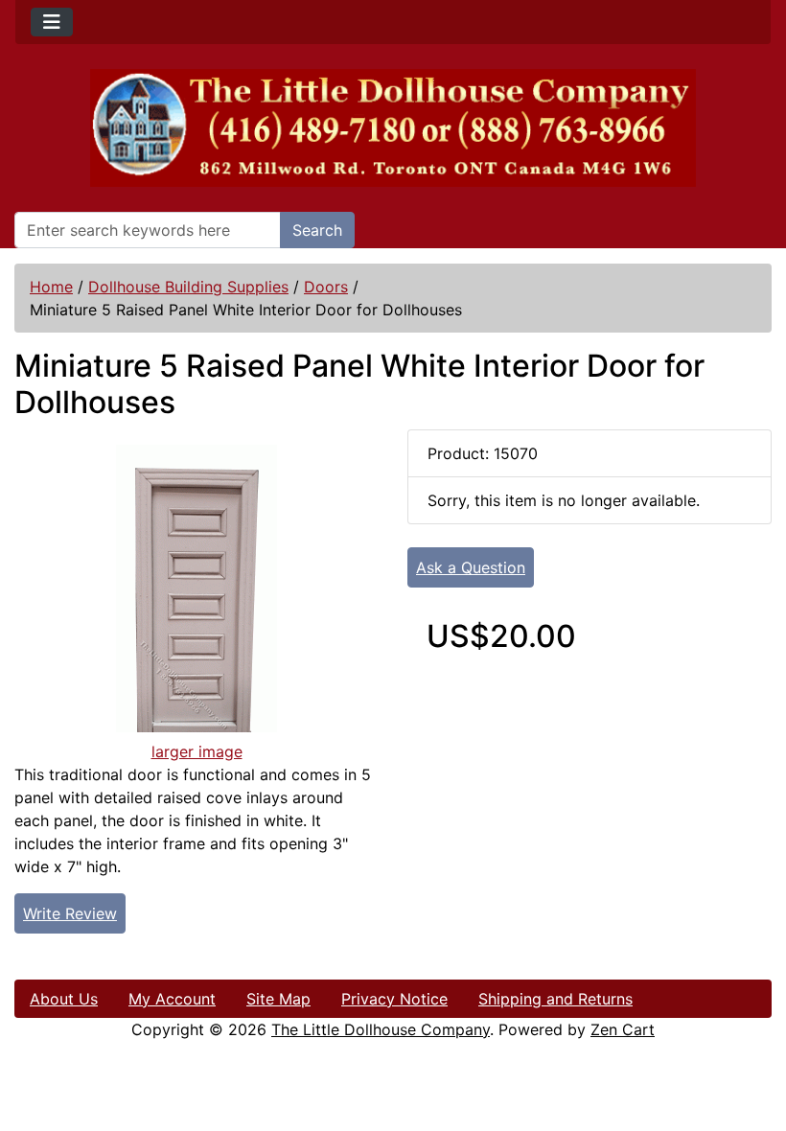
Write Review (70, 913)
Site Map (278, 998)
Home (51, 286)
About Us (64, 998)
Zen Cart (622, 1029)
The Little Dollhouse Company (380, 1029)
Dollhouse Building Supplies (188, 286)
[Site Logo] (393, 128)
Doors (326, 286)
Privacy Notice (394, 998)
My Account (172, 998)
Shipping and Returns (555, 998)
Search (317, 230)
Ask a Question (470, 567)
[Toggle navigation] (52, 22)
